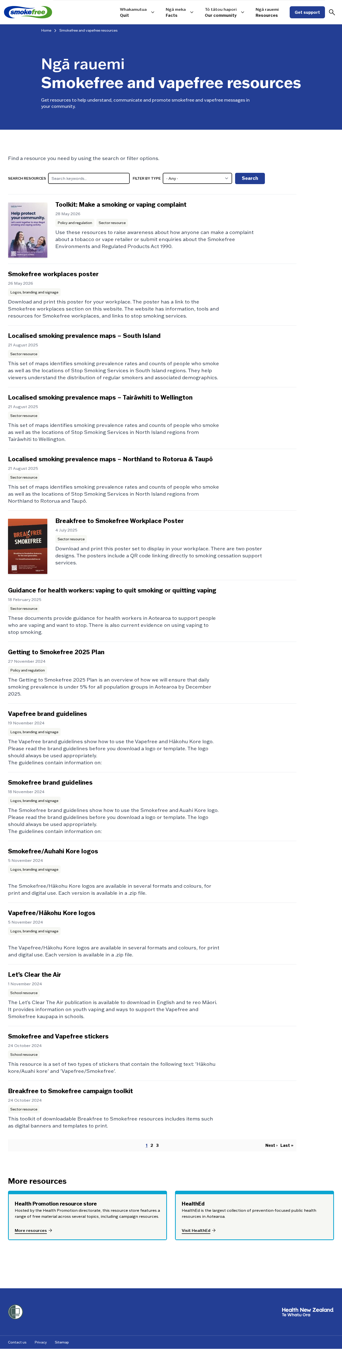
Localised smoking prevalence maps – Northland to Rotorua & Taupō (110, 459)
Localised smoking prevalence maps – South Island (84, 335)
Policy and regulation (75, 222)
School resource (24, 993)
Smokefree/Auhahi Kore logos (53, 851)
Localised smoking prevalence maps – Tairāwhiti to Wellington (100, 397)
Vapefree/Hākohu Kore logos (51, 913)
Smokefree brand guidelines (50, 782)
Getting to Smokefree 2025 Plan (56, 652)
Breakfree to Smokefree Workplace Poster (119, 520)
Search (250, 178)
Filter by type (147, 178)
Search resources (27, 178)
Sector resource (112, 222)
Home (46, 30)
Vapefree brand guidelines (47, 713)
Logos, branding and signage (34, 292)
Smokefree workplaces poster (53, 274)
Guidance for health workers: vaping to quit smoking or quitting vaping (112, 590)
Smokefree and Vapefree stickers (58, 1036)
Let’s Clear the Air (34, 974)
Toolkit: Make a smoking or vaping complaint (121, 204)
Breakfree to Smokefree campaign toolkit (70, 1091)
